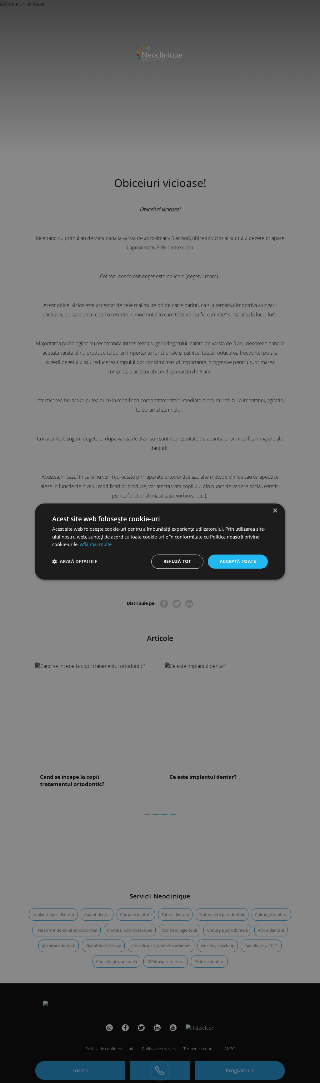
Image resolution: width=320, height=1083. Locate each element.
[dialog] (160, 541)
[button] (74, 562)
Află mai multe (96, 544)
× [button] (274, 510)
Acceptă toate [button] (238, 561)
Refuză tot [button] (177, 561)
